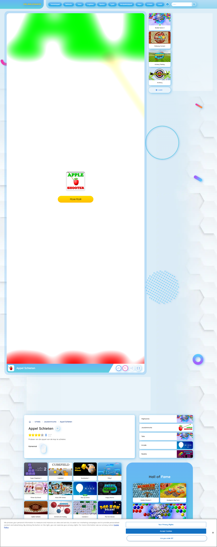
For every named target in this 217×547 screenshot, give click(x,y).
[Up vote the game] (118, 368)
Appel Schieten (66, 422)
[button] (168, 4)
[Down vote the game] (125, 368)
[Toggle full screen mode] (138, 368)
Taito (80, 4)
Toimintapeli (55, 4)
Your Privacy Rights (165, 524)
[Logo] (32, 4)
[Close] (213, 532)
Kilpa (139, 4)
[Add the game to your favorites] (58, 428)
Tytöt (112, 4)
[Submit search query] (194, 4)
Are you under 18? (166, 538)
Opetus (102, 4)
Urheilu (149, 4)
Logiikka (90, 4)
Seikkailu (68, 4)
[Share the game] (132, 368)
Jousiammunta (50, 422)
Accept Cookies (166, 531)
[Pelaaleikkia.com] (30, 421)
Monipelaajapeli (126, 4)
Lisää (160, 4)
